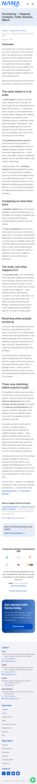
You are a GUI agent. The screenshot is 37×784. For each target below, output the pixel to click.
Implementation (7, 717)
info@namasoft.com (10, 661)
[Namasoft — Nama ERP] (11, 4)
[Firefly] (7, 564)
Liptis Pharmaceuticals (18, 586)
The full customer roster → (18, 591)
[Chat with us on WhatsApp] (32, 779)
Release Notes (6, 728)
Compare (5, 756)
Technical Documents (9, 724)
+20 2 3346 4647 (9, 658)
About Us (5, 745)
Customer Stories (7, 759)
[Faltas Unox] (30, 557)
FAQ (3, 735)
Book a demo (18, 626)
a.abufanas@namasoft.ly (11, 698)
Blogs (4, 720)
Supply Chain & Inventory (18, 30)
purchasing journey (9, 491)
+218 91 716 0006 (9, 696)
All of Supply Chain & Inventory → (13, 518)
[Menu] (33, 4)
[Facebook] (4, 773)
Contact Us (5, 763)
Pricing (4, 713)
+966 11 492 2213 (9, 672)
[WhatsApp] (18, 773)
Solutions (5, 30)
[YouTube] (13, 773)
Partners (4, 731)
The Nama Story (7, 748)
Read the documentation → (14, 533)
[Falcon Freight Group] (18, 557)
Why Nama (5, 752)
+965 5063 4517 (9, 685)
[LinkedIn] (8, 773)
